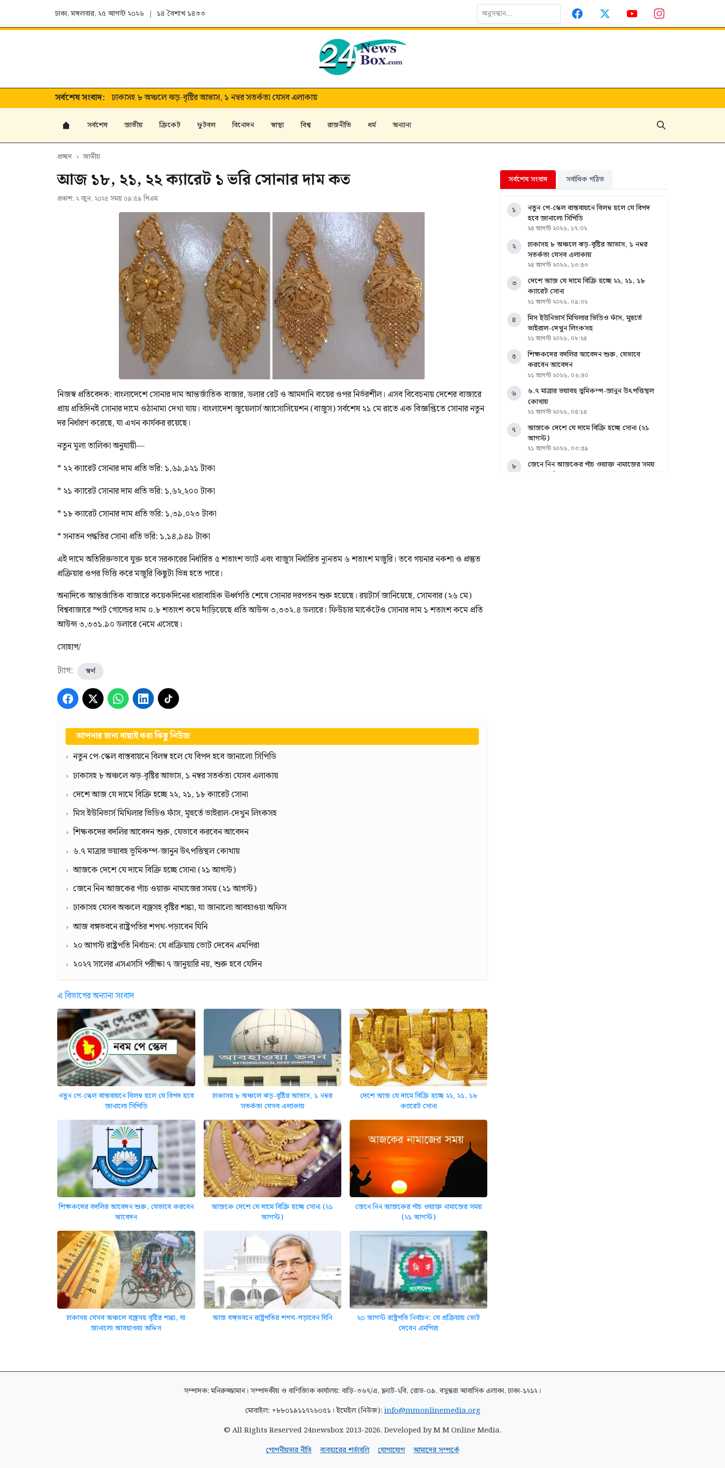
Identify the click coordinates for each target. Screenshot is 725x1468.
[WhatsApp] (118, 698)
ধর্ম (372, 125)
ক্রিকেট (170, 125)
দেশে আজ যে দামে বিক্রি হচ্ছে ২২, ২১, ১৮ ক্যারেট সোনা (199, 98)
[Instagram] (659, 13)
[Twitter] (605, 13)
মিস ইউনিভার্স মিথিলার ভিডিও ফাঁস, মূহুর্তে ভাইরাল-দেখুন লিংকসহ (585, 323)
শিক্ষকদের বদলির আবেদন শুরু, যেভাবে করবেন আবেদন (126, 1212)
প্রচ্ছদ (64, 156)
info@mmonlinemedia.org (432, 1410)
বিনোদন (243, 125)
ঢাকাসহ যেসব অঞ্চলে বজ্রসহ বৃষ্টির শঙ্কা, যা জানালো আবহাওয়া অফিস (126, 1323)
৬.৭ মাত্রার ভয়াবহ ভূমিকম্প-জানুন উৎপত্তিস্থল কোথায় (591, 396)
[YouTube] (632, 13)
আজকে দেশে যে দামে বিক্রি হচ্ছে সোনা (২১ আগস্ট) (272, 1212)
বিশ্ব (306, 125)
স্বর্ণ (90, 671)
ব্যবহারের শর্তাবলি (344, 1450)
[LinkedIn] (143, 698)
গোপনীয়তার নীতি (289, 1450)
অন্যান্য (402, 125)
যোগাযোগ (391, 1450)
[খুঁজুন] (661, 125)
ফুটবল (206, 125)
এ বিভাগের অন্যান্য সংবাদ (95, 996)
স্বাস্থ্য (277, 125)
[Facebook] (577, 13)
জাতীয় (133, 125)
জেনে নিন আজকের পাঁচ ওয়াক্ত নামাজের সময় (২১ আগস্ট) (418, 1212)
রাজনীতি (339, 125)
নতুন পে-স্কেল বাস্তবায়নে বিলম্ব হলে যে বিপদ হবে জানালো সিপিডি (126, 1101)
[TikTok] (168, 698)
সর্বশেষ (97, 125)
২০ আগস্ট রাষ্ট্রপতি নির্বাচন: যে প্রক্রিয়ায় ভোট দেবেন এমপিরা (418, 1323)
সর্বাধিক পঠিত (585, 179)
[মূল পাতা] (66, 125)
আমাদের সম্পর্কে (436, 1450)
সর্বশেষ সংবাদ (527, 179)
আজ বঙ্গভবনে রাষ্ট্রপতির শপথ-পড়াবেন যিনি (272, 1318)
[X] (93, 698)
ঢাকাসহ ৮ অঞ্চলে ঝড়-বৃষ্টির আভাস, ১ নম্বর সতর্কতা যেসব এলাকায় (272, 1101)
